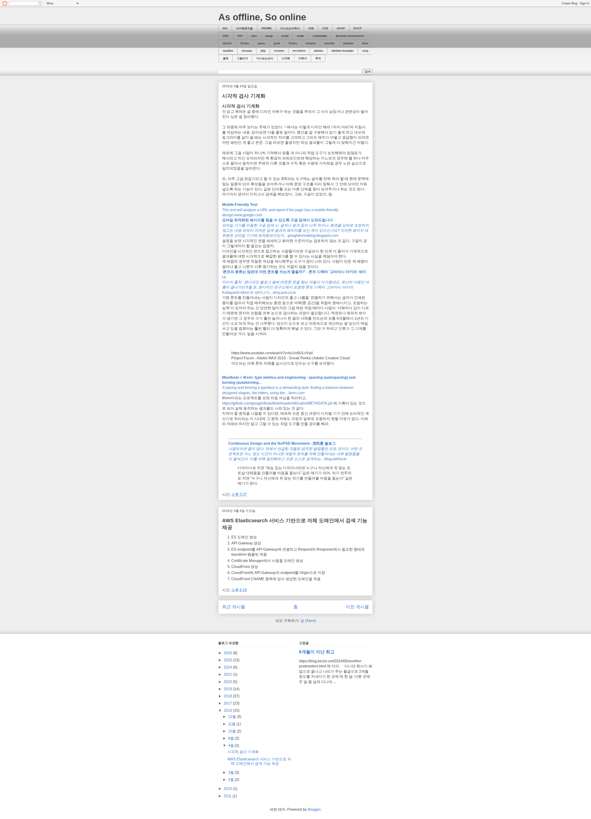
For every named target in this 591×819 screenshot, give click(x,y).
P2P (240, 36)
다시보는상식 (264, 58)
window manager (343, 50)
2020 (228, 682)
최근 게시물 (233, 606)
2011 (228, 796)
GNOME (266, 28)
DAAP (341, 28)
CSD (325, 28)
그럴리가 (242, 58)
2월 (231, 780)
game (261, 43)
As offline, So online (262, 17)
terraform (299, 50)
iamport (311, 43)
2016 (228, 710)
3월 (231, 772)
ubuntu (318, 50)
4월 (231, 745)
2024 (228, 667)
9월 (231, 738)
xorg (365, 50)
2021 (228, 674)
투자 (318, 58)
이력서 (303, 58)
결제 (225, 58)
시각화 (286, 58)
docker (227, 43)
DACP (357, 28)
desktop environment (350, 36)
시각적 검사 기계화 (243, 96)
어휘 (311, 28)
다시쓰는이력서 (290, 28)
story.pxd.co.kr (295, 282)
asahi (284, 36)
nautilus (228, 50)
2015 (228, 789)
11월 (232, 724)
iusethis (329, 43)
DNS (226, 36)
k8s (225, 28)
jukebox (348, 43)
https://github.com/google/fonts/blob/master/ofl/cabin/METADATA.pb (277, 403)
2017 (228, 703)
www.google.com (280, 210)
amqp (269, 36)
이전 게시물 (357, 606)
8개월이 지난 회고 (317, 651)
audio (300, 36)
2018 (228, 696)
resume (279, 50)
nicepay (247, 50)
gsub (277, 43)
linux (365, 43)
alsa (254, 36)
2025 (228, 660)
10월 (232, 731)
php (263, 50)
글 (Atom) (308, 621)
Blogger (314, 809)
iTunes (293, 43)
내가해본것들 (244, 28)
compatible (320, 36)
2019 (228, 689)
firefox (245, 43)
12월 (232, 717)
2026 (228, 653)
